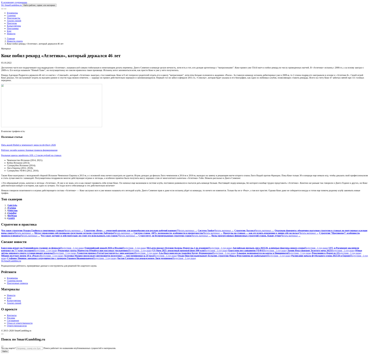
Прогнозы (12, 23)
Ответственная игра (17, 325)
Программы (13, 28)
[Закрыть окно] (2, 346)
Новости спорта (15, 41)
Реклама (11, 318)
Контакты (12, 315)
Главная (11, 38)
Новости (11, 33)
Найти (4, 351)
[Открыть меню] (5, 8)
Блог (9, 31)
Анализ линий (14, 20)
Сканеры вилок (14, 280)
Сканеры (11, 15)
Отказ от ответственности (20, 323)
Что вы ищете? (8, 348)
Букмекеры (12, 13)
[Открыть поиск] (2, 8)
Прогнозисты (13, 18)
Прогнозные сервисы (17, 283)
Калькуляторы (14, 26)
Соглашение (13, 320)
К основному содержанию (14, 2)
